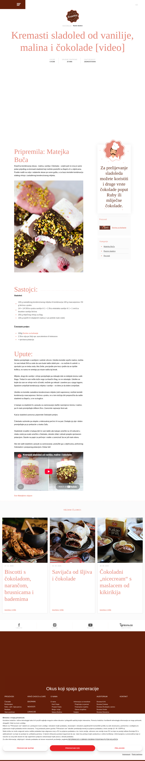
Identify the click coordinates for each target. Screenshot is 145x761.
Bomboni (7, 709)
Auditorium (102, 696)
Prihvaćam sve (72, 748)
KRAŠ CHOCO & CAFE (37, 696)
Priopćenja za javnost (82, 704)
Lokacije (32, 712)
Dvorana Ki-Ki (101, 702)
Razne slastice (78, 26)
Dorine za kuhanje (30, 333)
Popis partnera (137, 754)
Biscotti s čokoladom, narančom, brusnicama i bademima (19, 585)
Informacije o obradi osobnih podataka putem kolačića (93, 739)
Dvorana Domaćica (103, 712)
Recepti (107, 256)
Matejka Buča (109, 247)
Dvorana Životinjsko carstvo (106, 707)
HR (136, 4)
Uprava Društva (57, 712)
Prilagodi (120, 748)
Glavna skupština (80, 709)
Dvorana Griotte (102, 709)
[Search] (131, 5)
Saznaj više (10, 610)
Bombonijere (9, 704)
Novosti (31, 707)
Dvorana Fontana (102, 704)
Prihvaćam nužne (25, 748)
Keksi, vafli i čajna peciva (13, 707)
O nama (54, 696)
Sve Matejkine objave (23, 496)
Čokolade (8, 702)
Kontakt (124, 696)
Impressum (126, 754)
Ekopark (32, 702)
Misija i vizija (56, 709)
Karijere (76, 712)
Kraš (72, 680)
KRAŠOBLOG (67, 26)
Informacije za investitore (82, 702)
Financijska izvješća (81, 707)
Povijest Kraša (56, 707)
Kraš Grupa (55, 704)
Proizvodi (9, 696)
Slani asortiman (10, 712)
